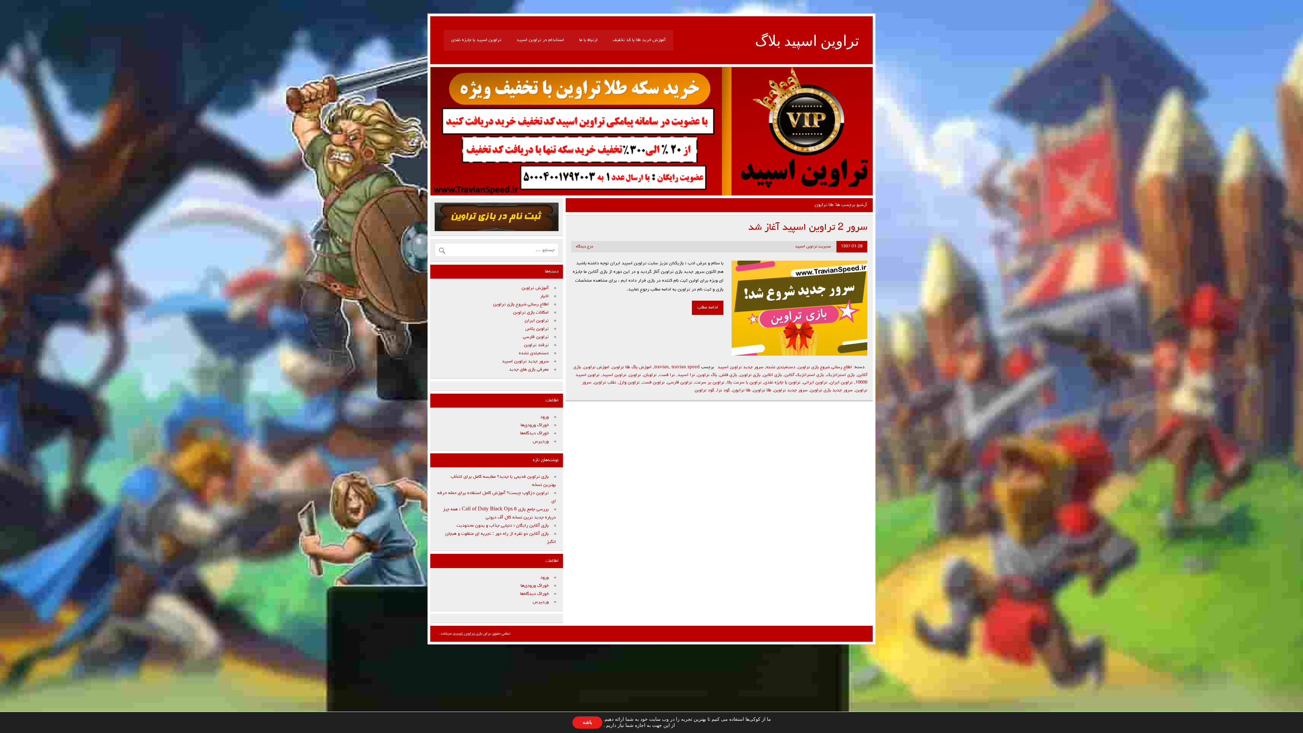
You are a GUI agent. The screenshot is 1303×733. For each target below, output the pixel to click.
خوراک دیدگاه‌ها (534, 433)
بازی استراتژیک (841, 375)
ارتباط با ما (588, 40)
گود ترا (723, 390)
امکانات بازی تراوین (531, 312)
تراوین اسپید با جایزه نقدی (476, 40)
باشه (587, 722)
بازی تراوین (750, 375)
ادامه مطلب (707, 307)
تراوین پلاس (537, 329)
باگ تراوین (707, 375)
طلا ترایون (742, 390)
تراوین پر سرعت (709, 382)
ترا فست (667, 375)
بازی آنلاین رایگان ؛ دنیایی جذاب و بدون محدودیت (502, 525)
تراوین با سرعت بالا (744, 382)
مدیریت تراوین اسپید (813, 246)
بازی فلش (728, 375)
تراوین (635, 375)
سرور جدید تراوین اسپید (740, 367)
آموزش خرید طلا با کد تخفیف (639, 40)
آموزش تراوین (535, 288)
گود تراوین (704, 390)
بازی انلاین (772, 375)
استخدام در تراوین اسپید (540, 40)
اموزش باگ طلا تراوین (632, 367)
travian (661, 367)
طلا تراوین (762, 390)
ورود (544, 417)
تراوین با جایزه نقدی (782, 382)
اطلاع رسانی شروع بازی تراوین (825, 367)
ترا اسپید (686, 375)
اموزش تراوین (596, 367)
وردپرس (541, 441)
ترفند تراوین (536, 345)
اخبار (544, 296)
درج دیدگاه (584, 246)
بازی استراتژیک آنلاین (804, 375)
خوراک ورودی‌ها (535, 425)
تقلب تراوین (605, 382)
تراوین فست (653, 382)
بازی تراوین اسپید (468, 633)
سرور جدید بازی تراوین (831, 390)
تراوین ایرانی (815, 382)
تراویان (650, 375)
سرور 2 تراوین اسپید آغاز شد (807, 227)
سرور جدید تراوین (791, 390)
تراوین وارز (629, 382)
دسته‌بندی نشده (780, 367)
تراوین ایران (841, 382)
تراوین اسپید (614, 375)
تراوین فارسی (679, 382)
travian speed (686, 367)
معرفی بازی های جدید (529, 369)
